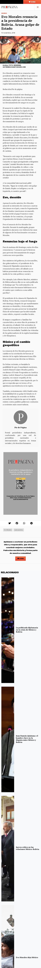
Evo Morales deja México (27, 957)
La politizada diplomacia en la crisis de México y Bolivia (27, 629)
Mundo (4, 13)
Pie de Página (20, 427)
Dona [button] (33, 2)
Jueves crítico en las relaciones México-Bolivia (27, 848)
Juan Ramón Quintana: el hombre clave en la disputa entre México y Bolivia (27, 739)
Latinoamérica (18, 530)
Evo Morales (8, 530)
